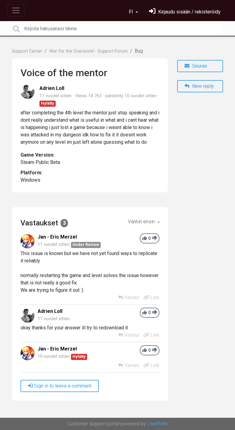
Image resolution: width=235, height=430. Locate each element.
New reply (202, 86)
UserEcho (157, 424)
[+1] (144, 238)
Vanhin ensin (142, 221)
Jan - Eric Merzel (57, 237)
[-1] (154, 238)
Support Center (27, 51)
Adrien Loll (51, 88)
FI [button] (131, 12)
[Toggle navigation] (15, 10)
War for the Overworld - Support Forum (88, 51)
